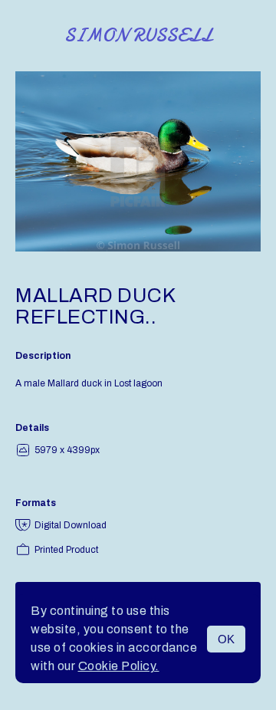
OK (226, 639)
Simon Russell (138, 35)
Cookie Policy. (118, 665)
